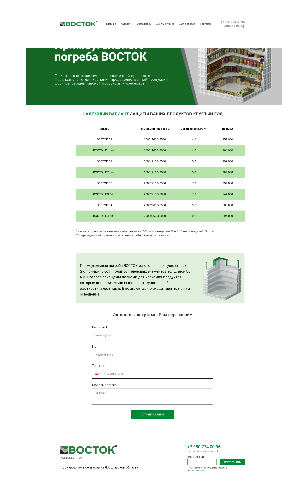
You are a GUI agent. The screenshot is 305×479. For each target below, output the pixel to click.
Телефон (98, 366)
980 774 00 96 (206, 446)
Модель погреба (104, 385)
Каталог (126, 23)
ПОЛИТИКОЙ (223, 468)
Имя (95, 346)
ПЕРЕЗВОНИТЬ (232, 462)
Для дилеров (187, 23)
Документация (165, 23)
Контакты (206, 23)
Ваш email (99, 327)
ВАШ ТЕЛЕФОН (195, 457)
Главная (111, 23)
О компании (144, 23)
